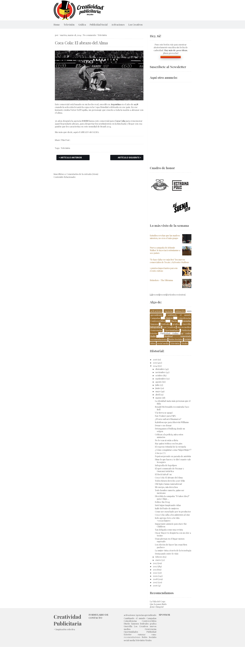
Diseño (174, 321)
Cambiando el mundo (179, 315)
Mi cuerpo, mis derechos (166, 487)
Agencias (168, 311)
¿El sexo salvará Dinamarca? (168, 419)
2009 (155, 576)
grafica (176, 324)
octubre (159, 375)
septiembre (160, 378)
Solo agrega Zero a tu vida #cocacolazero (167, 519)
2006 (155, 585)
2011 (155, 569)
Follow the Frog (162, 502)
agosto (158, 381)
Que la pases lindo (158, 604)
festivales (165, 324)
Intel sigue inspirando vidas (168, 505)
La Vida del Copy (157, 601)
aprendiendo (156, 315)
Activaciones (118, 24)
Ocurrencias (156, 330)
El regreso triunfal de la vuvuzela (170, 446)
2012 (155, 566)
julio (157, 385)
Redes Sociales (176, 339)
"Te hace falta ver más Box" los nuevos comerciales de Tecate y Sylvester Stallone (169, 261)
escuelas (187, 321)
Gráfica (82, 24)
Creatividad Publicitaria (68, 620)
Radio (153, 336)
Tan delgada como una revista (169, 529)
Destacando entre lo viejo (166, 553)
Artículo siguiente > (129, 157)
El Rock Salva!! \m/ (163, 474)
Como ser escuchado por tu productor (173, 511)
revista (188, 339)
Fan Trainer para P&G (165, 416)
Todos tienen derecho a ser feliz (170, 480)
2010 (155, 572)
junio (157, 388)
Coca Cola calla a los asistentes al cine (172, 514)
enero (158, 560)
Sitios (152, 343)
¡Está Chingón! (156, 606)
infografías (155, 327)
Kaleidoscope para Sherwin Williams (172, 422)
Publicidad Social (99, 24)
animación (180, 311)
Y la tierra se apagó (164, 412)
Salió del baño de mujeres (167, 508)
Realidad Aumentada (178, 336)
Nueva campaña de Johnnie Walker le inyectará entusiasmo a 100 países (165, 250)
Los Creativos (135, 24)
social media (163, 343)
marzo (158, 397)
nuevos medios (184, 327)
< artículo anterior (70, 157)
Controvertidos (157, 321)
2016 (155, 359)
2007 (155, 582)
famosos (154, 324)
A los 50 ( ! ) (160, 453)
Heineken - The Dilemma (161, 280)
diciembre (160, 369)
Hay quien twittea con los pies (168, 443)
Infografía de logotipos (166, 465)
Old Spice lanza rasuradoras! (168, 484)
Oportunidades (172, 330)
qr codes (186, 333)
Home (57, 24)
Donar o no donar (163, 425)
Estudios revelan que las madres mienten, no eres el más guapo (165, 237)
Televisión (69, 24)
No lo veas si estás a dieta (166, 440)
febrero (159, 556)
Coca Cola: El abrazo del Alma (169, 477)
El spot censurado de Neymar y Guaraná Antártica (169, 470)
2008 (155, 579)
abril (157, 394)
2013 (155, 563)
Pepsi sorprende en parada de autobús (173, 456)
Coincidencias (184, 318)
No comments (89, 35)
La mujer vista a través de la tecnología (173, 550)
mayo (157, 391)
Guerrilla (186, 324)
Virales (184, 343)
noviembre (160, 372)
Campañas (155, 318)
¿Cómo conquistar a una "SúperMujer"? (173, 450)
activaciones (156, 311)
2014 (155, 366)
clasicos (169, 318)
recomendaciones (158, 339)
